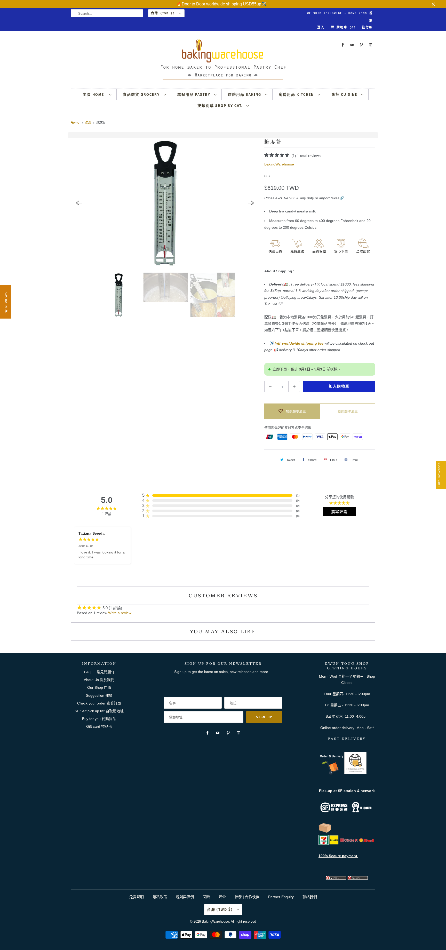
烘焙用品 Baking (245, 94)
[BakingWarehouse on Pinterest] (361, 45)
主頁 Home (95, 94)
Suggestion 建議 (99, 695)
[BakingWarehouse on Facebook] (342, 45)
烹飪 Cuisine (345, 94)
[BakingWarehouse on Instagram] (370, 45)
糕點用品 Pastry (194, 94)
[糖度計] (165, 202)
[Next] (251, 203)
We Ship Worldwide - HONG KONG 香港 (340, 14)
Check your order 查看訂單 (99, 703)
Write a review (119, 613)
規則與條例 (185, 897)
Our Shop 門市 (99, 687)
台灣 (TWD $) (164, 13)
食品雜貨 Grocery (142, 94)
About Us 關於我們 (99, 680)
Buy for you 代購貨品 (99, 719)
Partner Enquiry (281, 897)
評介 (222, 897)
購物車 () (345, 27)
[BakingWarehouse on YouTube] (352, 45)
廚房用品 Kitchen (297, 94)
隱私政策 (160, 897)
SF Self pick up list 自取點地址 (99, 711)
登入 (320, 27)
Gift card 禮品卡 (99, 726)
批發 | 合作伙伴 (247, 897)
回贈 (206, 897)
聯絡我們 (309, 897)
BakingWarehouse (279, 164)
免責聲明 (137, 897)
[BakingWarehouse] (223, 61)
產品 (88, 122)
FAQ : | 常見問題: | (99, 672)
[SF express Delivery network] (324, 832)
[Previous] (79, 203)
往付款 (367, 27)
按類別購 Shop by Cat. (220, 106)
